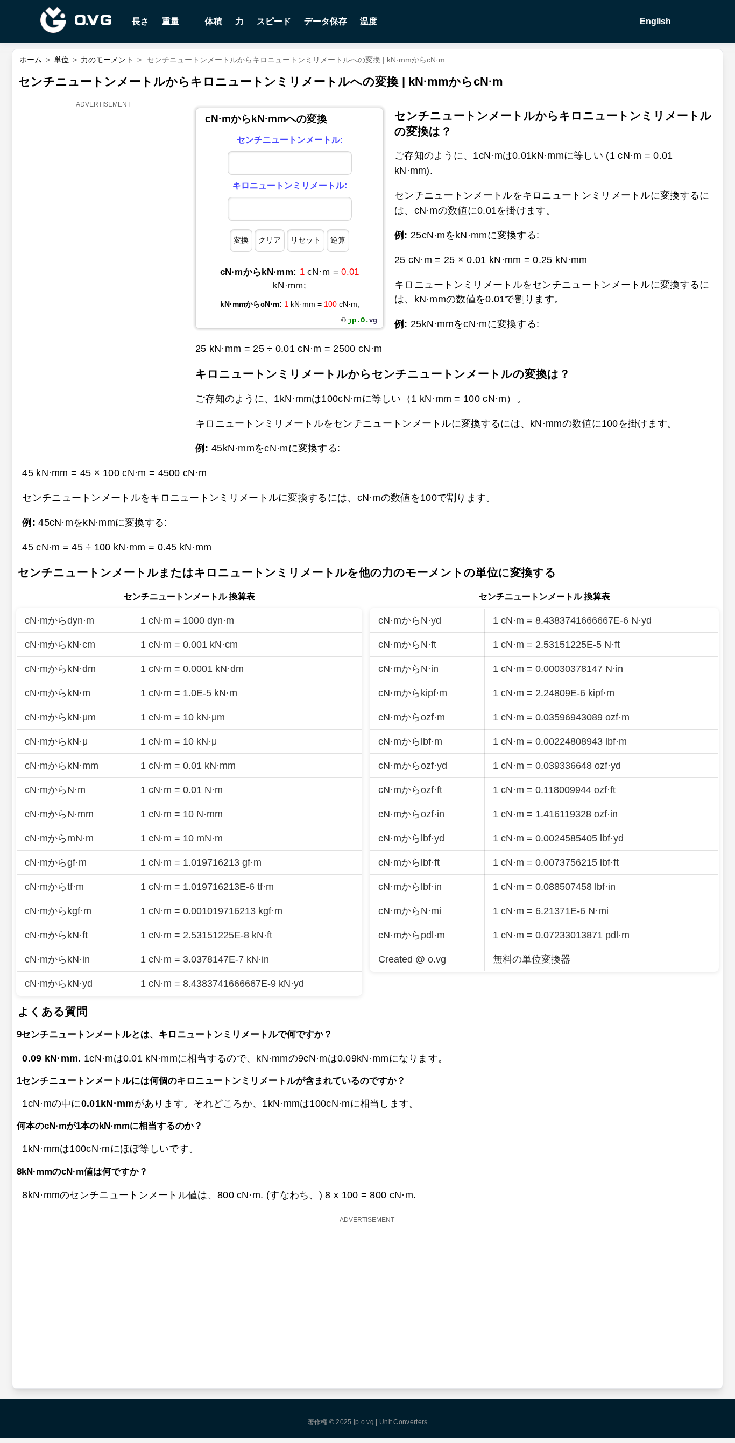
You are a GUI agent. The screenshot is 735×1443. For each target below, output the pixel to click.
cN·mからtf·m (54, 886)
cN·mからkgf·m (58, 911)
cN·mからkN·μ (56, 741)
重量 (170, 21)
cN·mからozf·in (411, 814)
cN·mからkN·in (57, 959)
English (654, 21)
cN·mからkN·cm (60, 644)
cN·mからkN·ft (56, 935)
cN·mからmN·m (59, 838)
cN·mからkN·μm (60, 717)
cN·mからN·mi (409, 911)
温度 (368, 21)
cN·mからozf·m (411, 717)
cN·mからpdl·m (411, 935)
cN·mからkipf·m (412, 693)
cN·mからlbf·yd (411, 838)
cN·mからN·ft (407, 644)
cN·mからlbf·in (410, 886)
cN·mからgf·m (56, 862)
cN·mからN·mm (59, 814)
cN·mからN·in (408, 668)
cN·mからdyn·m (59, 620)
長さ (140, 21)
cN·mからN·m (55, 789)
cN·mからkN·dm (60, 668)
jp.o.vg (364, 1422)
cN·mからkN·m (57, 693)
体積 (213, 21)
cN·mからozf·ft (410, 789)
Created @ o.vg (412, 959)
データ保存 (325, 21)
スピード (274, 21)
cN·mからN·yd (409, 620)
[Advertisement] (104, 272)
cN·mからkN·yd (59, 983)
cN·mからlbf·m (410, 741)
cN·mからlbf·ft (409, 862)
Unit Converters (403, 1422)
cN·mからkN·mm (61, 765)
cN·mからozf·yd (412, 765)
